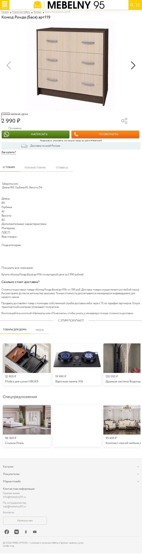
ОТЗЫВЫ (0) (62, 167)
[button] (133, 65)
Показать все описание (17, 268)
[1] (71, 65)
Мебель (40, 330)
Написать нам (25, 521)
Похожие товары (35, 167)
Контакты (8, 512)
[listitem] (27, 426)
